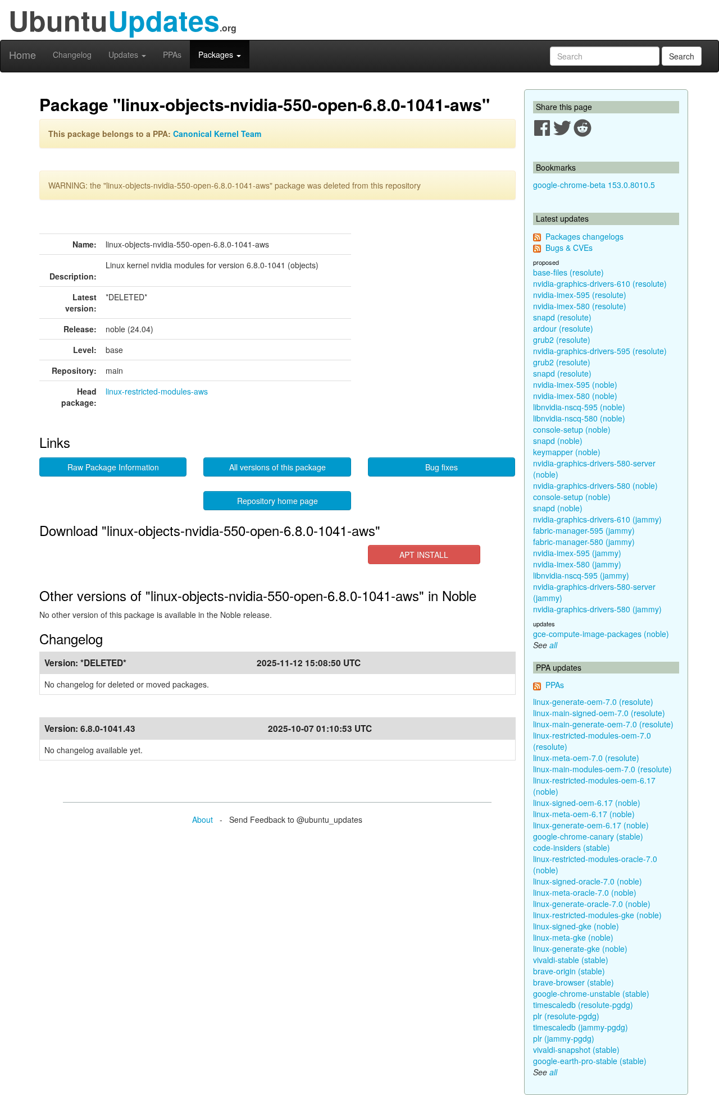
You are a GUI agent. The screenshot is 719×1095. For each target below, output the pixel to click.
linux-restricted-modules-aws (157, 391)
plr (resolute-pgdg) (566, 1015)
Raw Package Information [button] (113, 467)
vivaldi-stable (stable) (570, 959)
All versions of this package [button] (277, 467)
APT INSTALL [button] (423, 554)
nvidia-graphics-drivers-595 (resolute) (600, 350)
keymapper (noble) (566, 451)
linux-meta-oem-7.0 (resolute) (586, 757)
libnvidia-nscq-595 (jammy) (581, 575)
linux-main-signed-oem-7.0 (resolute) (599, 712)
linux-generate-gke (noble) (580, 948)
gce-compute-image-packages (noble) (601, 633)
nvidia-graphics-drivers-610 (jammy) (597, 519)
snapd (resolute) (562, 317)
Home (22, 54)
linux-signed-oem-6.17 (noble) (586, 802)
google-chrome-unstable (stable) (591, 993)
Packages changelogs (584, 236)
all (553, 644)
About (202, 819)
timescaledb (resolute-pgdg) (583, 1004)
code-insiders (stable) (571, 847)
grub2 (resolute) (561, 339)
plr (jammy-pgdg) (563, 1038)
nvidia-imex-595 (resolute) (579, 294)
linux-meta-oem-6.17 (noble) (584, 813)
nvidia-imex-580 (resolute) (579, 305)
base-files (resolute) (568, 272)
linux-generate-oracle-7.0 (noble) (591, 903)
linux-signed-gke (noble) (576, 926)
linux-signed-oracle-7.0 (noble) (587, 881)
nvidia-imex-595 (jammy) (577, 552)
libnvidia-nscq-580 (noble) (579, 418)
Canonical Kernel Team (217, 133)
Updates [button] (124, 54)
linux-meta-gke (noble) (573, 937)
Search (681, 56)
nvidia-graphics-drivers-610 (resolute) (600, 283)
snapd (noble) (558, 440)
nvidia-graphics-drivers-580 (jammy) (597, 609)
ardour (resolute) (563, 328)
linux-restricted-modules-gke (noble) (597, 914)
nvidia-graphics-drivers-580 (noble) (595, 485)
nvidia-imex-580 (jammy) (577, 564)
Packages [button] (216, 54)
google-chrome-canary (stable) (588, 836)
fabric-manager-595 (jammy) (584, 530)
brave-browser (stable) (573, 982)
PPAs (172, 54)
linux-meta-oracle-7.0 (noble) (584, 892)
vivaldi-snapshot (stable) (576, 1049)
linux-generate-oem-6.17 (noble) (591, 825)
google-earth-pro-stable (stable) (590, 1060)
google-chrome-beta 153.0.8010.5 (594, 184)
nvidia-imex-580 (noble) (575, 395)
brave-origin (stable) (569, 971)
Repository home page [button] (277, 500)
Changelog (72, 54)
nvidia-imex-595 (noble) (575, 384)
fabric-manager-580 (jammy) (584, 541)
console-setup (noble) (572, 429)
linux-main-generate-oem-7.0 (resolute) (603, 724)
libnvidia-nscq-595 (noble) (579, 407)
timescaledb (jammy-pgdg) (580, 1027)
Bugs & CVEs (569, 247)
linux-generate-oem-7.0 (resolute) (593, 701)
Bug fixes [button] (441, 467)
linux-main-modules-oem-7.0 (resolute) (602, 769)
